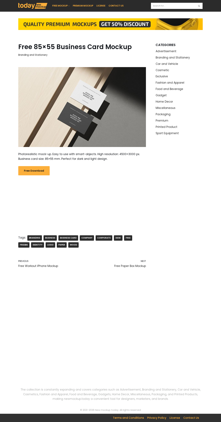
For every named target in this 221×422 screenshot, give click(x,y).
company (86, 237)
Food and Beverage (169, 89)
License (175, 418)
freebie (24, 244)
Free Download (34, 171)
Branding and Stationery (33, 55)
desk (118, 237)
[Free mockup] (32, 6)
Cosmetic (162, 70)
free (128, 237)
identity (37, 244)
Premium (162, 121)
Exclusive (162, 76)
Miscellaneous (165, 108)
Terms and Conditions (128, 418)
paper (61, 244)
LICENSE (100, 5)
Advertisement (166, 51)
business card (68, 237)
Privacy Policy (156, 418)
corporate (104, 237)
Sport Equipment (167, 133)
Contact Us (191, 418)
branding (34, 237)
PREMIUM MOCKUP (83, 5)
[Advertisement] (82, 203)
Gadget (161, 95)
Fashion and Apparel (170, 83)
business (50, 237)
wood (73, 244)
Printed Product (166, 127)
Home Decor (164, 102)
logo (50, 244)
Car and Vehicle (167, 64)
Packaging (163, 114)
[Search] (199, 6)
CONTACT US (116, 5)
